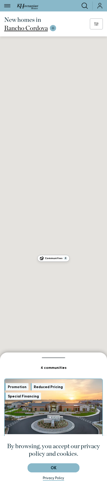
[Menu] (7, 6)
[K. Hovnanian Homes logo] (28, 5)
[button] (53, 258)
